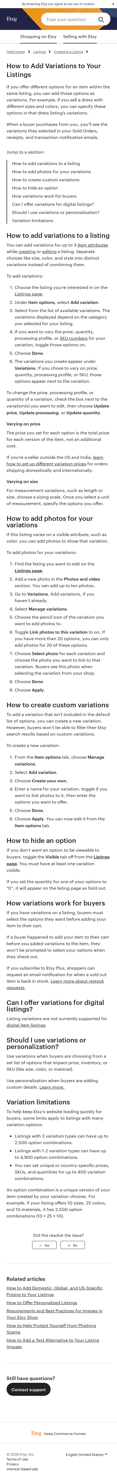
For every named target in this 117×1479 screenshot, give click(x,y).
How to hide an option (35, 188)
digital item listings (26, 1025)
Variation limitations (32, 220)
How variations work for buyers (44, 196)
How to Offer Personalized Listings (42, 1302)
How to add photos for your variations (51, 171)
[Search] (102, 19)
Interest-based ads (22, 1468)
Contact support (28, 1389)
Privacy (13, 1463)
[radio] (44, 1245)
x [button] (113, 4)
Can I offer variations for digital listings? (53, 204)
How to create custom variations (45, 179)
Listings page (28, 294)
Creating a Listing (68, 51)
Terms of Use (17, 1458)
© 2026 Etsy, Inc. (21, 1454)
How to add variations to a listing (46, 163)
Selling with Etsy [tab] (80, 36)
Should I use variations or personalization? (56, 212)
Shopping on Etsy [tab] (38, 36)
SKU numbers (74, 338)
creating (27, 251)
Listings (39, 51)
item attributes (93, 245)
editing (49, 251)
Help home (16, 51)
